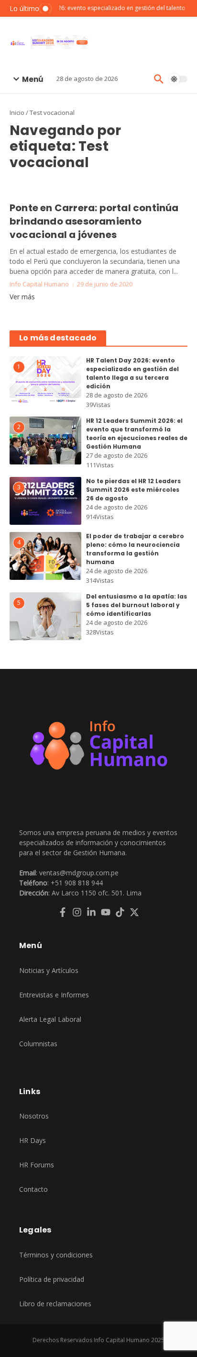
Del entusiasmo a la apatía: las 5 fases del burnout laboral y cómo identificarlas (136, 605)
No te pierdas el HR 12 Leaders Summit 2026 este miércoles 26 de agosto (133, 489)
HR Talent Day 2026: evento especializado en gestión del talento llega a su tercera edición (132, 373)
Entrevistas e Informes (54, 994)
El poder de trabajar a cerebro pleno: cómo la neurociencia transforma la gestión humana (135, 549)
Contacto (33, 1189)
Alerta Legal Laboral (50, 1019)
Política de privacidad (51, 1279)
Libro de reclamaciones (55, 1303)
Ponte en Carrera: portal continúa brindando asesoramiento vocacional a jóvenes (94, 221)
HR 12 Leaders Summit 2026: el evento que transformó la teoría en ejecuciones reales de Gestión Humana (136, 434)
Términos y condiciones (56, 1254)
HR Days (32, 1140)
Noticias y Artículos (48, 970)
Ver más (22, 296)
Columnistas (38, 1043)
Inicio (17, 112)
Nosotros (34, 1115)
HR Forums (36, 1164)
